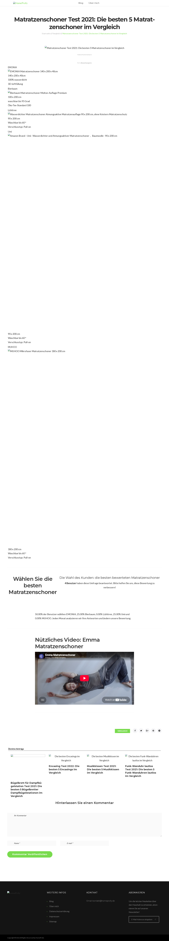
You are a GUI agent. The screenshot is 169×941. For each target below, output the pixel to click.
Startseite (46, 33)
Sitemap (53, 921)
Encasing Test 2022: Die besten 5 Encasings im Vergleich (64, 769)
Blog (80, 3)
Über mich (93, 3)
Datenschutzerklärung (59, 911)
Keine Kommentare (85, 55)
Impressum (54, 916)
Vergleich (57, 33)
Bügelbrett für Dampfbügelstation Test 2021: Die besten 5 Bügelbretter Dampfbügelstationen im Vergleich (26, 789)
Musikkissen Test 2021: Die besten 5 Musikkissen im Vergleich (103, 769)
